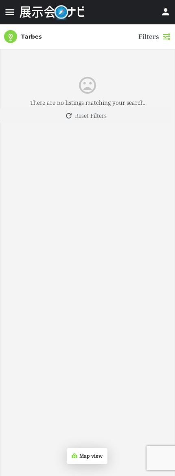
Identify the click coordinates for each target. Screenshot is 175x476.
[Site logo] (53, 12)
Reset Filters (91, 115)
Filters (148, 36)
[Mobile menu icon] (9, 12)
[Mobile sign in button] (165, 11)
